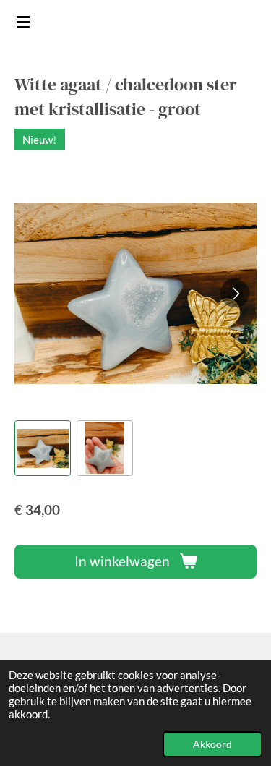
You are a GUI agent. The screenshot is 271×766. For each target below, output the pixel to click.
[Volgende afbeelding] (234, 292)
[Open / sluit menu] (23, 21)
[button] (42, 448)
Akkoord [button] (212, 744)
